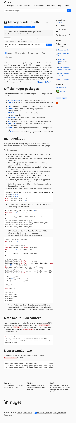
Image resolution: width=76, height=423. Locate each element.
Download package (62, 61)
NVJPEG (10, 128)
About (19, 413)
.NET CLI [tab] (7, 39)
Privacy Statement (59, 413)
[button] (49, 45)
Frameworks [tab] (21, 53)
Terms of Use (27, 413)
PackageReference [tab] (23, 39)
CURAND (11, 109)
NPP (9, 121)
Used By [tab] (45, 53)
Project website (63, 50)
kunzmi (63, 91)
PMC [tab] (13, 39)
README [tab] (9, 53)
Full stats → (59, 22)
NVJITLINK (11, 123)
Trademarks (8, 415)
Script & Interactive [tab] (10, 42)
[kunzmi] (58, 91)
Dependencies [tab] (33, 53)
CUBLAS (10, 102)
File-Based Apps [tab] (22, 42)
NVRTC (10, 132)
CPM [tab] (32, 39)
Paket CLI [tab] (38, 39)
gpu (58, 98)
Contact (7, 383)
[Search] (69, 10)
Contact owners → (61, 87)
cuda (64, 98)
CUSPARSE (11, 117)
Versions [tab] (9, 57)
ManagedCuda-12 (14, 100)
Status (30, 383)
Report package (63, 79)
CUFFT (10, 106)
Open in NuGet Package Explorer (64, 69)
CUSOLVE (11, 113)
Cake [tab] (31, 42)
